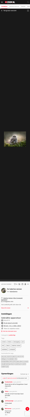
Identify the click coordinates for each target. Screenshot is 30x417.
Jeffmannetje (9, 401)
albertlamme (13, 291)
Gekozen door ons (14, 6)
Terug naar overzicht (9, 10)
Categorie (8, 335)
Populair (23, 6)
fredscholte (8, 382)
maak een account (12, 378)
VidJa (6, 391)
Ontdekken (4, 6)
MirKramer (8, 408)
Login (4, 378)
